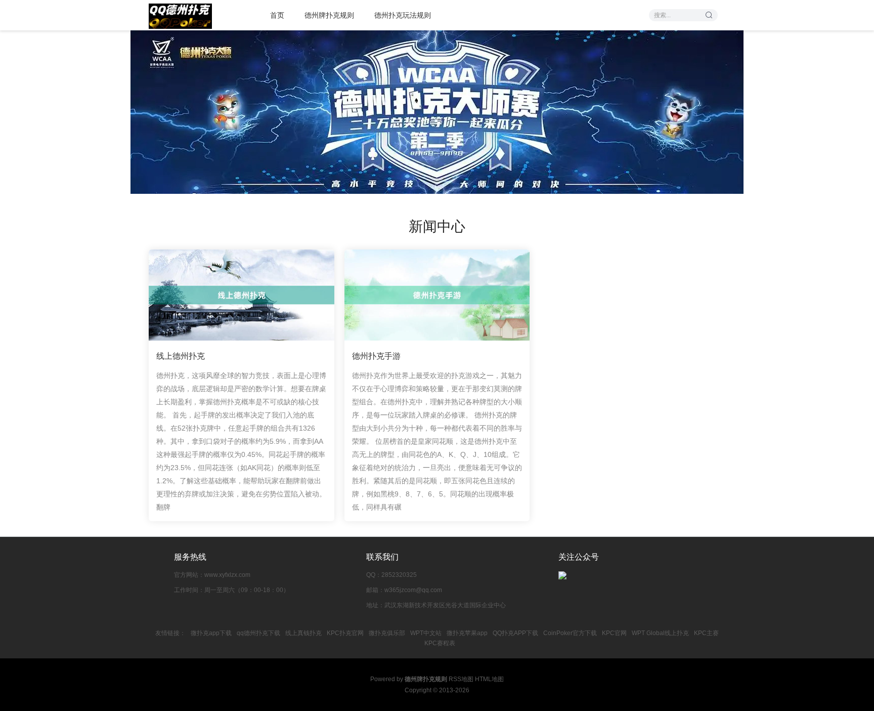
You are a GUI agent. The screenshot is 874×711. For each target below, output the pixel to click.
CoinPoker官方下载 (570, 633)
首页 (277, 15)
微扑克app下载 (211, 633)
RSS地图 (461, 679)
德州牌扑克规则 (329, 15)
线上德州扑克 (180, 356)
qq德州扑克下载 (258, 633)
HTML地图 (489, 679)
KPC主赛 (706, 633)
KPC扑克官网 (345, 633)
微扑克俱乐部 (387, 633)
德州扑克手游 (376, 356)
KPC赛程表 (439, 643)
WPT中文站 (426, 633)
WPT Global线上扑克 (660, 633)
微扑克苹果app (467, 633)
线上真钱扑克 (303, 633)
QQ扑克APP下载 (515, 633)
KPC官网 (614, 633)
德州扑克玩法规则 (402, 15)
